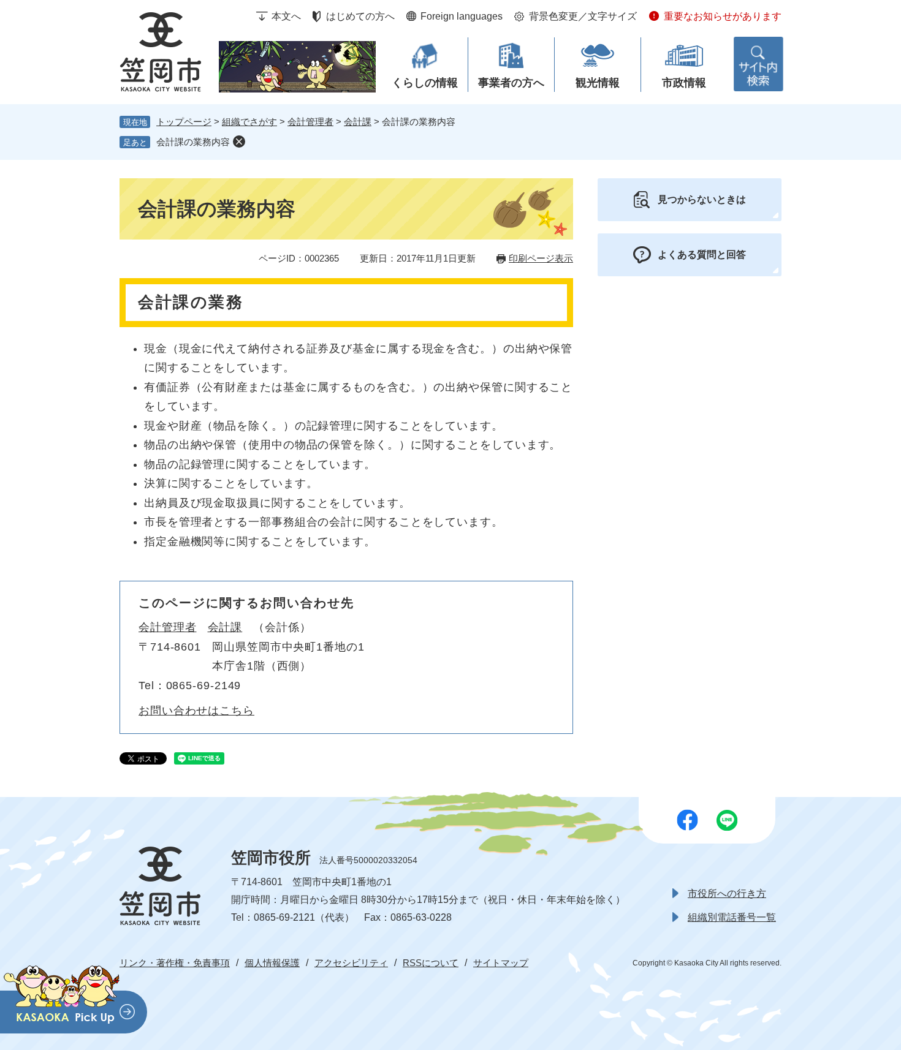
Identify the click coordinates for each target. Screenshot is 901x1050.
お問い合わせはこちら (196, 710)
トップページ (183, 121)
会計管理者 (310, 121)
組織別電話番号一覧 (732, 917)
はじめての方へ (360, 16)
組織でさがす (249, 121)
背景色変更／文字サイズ (583, 16)
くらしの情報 (425, 83)
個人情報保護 (272, 962)
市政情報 (684, 83)
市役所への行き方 (727, 893)
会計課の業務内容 (193, 142)
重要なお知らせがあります (722, 16)
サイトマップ (500, 962)
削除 (239, 141)
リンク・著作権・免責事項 (175, 962)
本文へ (286, 16)
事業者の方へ (511, 83)
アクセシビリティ (351, 962)
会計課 (357, 121)
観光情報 (598, 83)
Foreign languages (461, 16)
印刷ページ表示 (541, 258)
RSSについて (430, 962)
